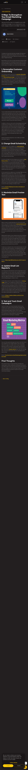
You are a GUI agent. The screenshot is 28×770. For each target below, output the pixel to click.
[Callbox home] (6, 2)
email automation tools (21, 223)
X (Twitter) (16, 39)
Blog (2, 8)
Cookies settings (13, 762)
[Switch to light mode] (22, 2)
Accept (8, 765)
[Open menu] (25, 2)
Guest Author (10, 34)
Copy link (13, 41)
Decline (18, 765)
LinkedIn (9, 39)
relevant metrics (12, 349)
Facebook (6, 41)
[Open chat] (25, 767)
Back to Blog (5, 378)
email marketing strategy (9, 77)
